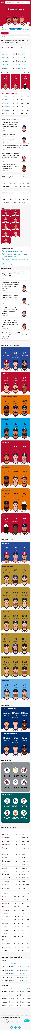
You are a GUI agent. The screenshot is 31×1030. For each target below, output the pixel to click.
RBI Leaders (5, 374)
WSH (12, 981)
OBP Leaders (6, 467)
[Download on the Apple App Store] (11, 1027)
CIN (23, 998)
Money (11, 1015)
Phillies (6, 837)
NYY (12, 974)
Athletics (7, 947)
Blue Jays (7, 910)
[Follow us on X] (19, 1027)
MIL (19, 64)
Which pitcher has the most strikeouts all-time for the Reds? (15, 255)
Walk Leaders (6, 680)
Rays (5, 896)
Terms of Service (6, 1020)
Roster (28, 33)
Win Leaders (6, 543)
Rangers (6, 940)
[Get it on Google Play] (15, 1027)
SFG (12, 991)
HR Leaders (5, 349)
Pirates (6, 110)
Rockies (6, 888)
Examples (24, 1015)
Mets (5, 848)
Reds (5, 868)
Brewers (6, 103)
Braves (6, 834)
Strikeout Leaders (7, 566)
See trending (8, 264)
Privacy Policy (8, 1022)
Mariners (7, 943)
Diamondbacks (8, 878)
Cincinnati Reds (15, 9)
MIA (12, 1002)
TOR (23, 974)
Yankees (6, 900)
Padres (6, 881)
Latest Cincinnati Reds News (10, 119)
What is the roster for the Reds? (13, 251)
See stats (26, 177)
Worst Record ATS (7, 794)
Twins (6, 923)
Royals (6, 930)
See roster (27, 73)
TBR (23, 966)
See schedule (25, 48)
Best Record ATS (7, 764)
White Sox (7, 916)
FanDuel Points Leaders (9, 708)
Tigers (6, 927)
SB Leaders (5, 515)
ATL (23, 970)
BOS (23, 1005)
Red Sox (6, 903)
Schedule (20, 33)
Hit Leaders (5, 419)
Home (6, 1015)
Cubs (5, 99)
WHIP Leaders (6, 612)
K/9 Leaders (6, 635)
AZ (12, 970)
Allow (26, 1021)
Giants (6, 885)
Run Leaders (6, 442)
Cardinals (7, 106)
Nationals (7, 844)
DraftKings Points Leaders (10, 733)
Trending (17, 1015)
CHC (19, 54)
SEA (12, 1005)
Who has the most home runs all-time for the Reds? (16, 260)
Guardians (7, 920)
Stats (12, 33)
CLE (23, 977)
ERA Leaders (6, 589)
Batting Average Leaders (9, 396)
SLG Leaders (6, 490)
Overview (4, 33)
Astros (6, 936)
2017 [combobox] (3, 37)
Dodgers (6, 874)
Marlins (6, 841)
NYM (23, 981)
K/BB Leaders (6, 657)
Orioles (6, 907)
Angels (6, 950)
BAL (12, 966)
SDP (12, 977)
